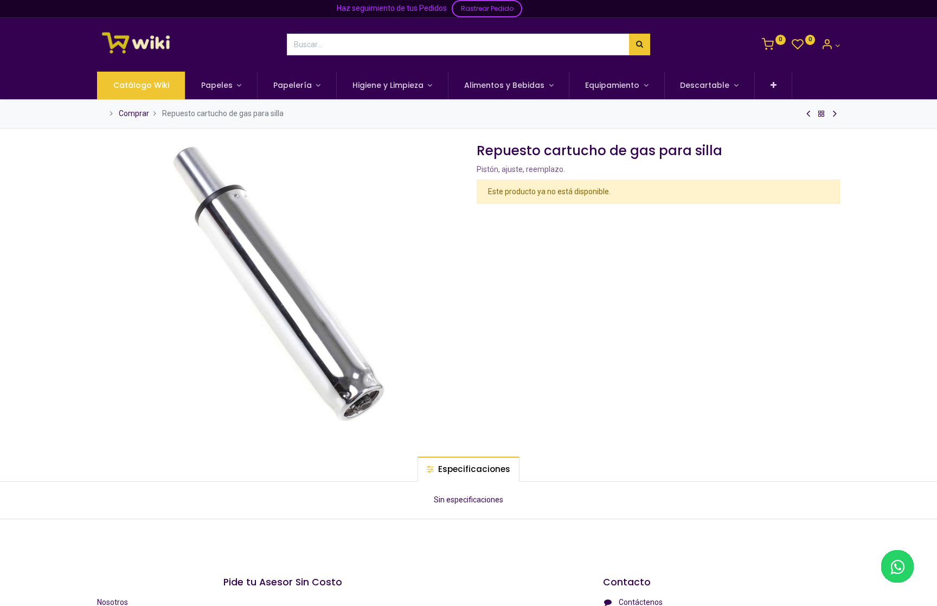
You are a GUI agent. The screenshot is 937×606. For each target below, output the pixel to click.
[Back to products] (821, 114)
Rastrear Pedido (487, 8)
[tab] (468, 469)
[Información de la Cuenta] (830, 45)
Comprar (134, 113)
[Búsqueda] (639, 44)
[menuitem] (141, 86)
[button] (773, 86)
